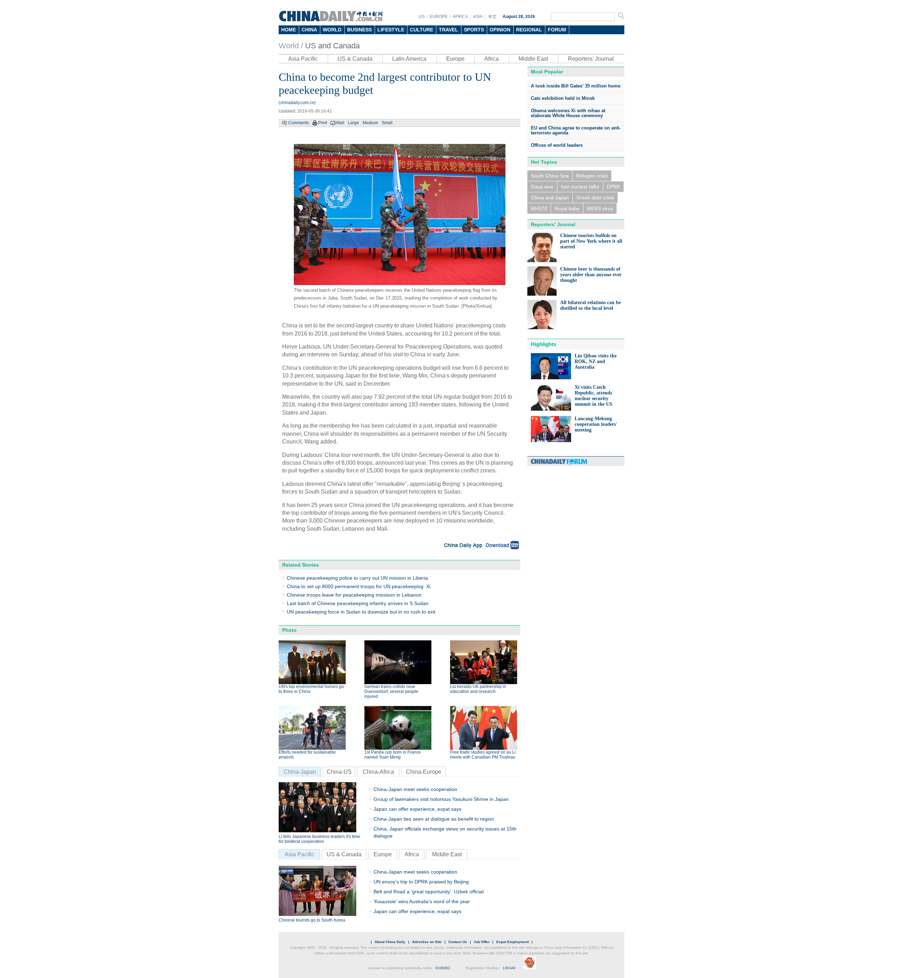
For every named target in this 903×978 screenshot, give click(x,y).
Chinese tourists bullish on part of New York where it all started (591, 241)
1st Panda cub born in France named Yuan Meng (392, 755)
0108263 (442, 968)
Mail (340, 122)
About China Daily (390, 942)
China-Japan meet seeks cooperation (415, 789)
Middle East (533, 59)
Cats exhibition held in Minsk (563, 98)
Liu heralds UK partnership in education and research (478, 689)
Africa (491, 59)
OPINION (500, 29)
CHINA (309, 29)
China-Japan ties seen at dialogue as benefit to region (434, 819)
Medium (370, 122)
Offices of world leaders (557, 145)
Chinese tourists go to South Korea (312, 920)
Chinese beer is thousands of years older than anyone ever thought (591, 274)
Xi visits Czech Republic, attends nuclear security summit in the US (593, 396)
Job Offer (482, 942)
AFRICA (460, 16)
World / (291, 45)
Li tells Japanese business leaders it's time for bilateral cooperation (319, 839)
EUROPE (439, 16)
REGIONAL (529, 29)
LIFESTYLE (390, 29)
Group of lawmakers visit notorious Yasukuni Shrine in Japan (441, 799)
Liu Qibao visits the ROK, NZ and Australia (596, 361)
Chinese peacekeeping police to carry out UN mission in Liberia (357, 578)
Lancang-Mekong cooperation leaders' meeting (596, 424)
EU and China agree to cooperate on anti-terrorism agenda (576, 130)
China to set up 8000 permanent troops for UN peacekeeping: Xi (358, 586)
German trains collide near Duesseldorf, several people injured (391, 691)
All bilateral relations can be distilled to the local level (590, 305)
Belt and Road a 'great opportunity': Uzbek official (429, 891)
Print (322, 122)
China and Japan (550, 197)
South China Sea (550, 176)
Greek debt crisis (595, 197)
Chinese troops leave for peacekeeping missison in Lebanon (354, 595)
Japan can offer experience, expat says (417, 809)
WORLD (332, 29)
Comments (298, 122)
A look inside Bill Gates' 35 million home (575, 86)
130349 (509, 968)
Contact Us (457, 942)
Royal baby (567, 208)
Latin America (409, 59)
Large (353, 122)
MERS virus (600, 208)
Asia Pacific (303, 59)
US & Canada (355, 59)
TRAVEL (448, 29)
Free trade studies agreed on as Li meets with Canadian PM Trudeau (483, 755)
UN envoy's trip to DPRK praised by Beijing (421, 882)
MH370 (539, 208)
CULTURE (421, 29)
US (422, 16)
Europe (455, 59)
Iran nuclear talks (580, 186)
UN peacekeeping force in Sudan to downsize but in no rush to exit (361, 612)
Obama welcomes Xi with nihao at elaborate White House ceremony (568, 113)
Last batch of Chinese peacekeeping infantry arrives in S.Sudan (358, 603)
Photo (289, 630)
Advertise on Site (427, 942)
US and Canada (332, 45)
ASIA (478, 16)
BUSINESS (359, 29)
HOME (288, 29)
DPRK (613, 186)
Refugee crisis (592, 176)
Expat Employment (512, 942)
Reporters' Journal (591, 59)
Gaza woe (542, 186)
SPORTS (474, 29)
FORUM (557, 29)
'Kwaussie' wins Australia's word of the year (422, 901)
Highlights (543, 344)
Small (387, 122)
